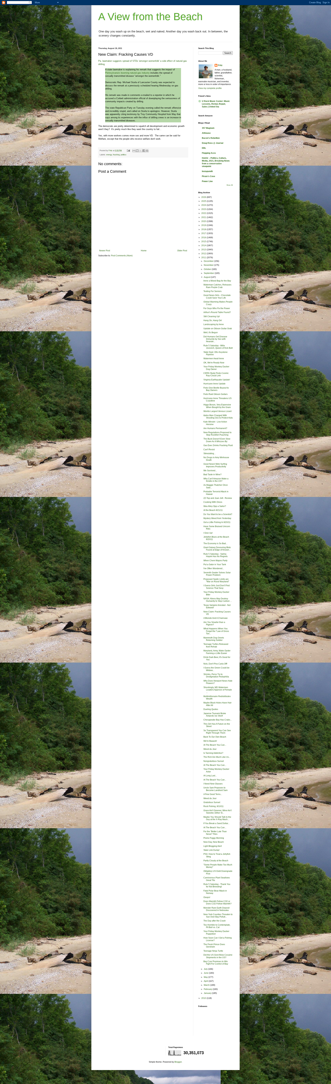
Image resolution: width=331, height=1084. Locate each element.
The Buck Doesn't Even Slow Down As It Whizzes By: (216, 440)
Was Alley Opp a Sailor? (214, 506)
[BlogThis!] (137, 150)
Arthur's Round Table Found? (217, 312)
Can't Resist (209, 449)
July (206, 969)
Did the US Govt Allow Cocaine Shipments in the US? (217, 956)
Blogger (178, 1062)
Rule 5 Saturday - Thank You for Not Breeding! (216, 885)
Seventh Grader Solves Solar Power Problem (217, 573)
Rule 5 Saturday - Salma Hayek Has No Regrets (215, 555)
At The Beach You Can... (214, 745)
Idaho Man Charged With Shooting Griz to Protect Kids (218, 416)
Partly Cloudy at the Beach (215, 860)
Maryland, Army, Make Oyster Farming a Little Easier (216, 651)
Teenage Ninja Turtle (213, 951)
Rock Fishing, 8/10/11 (213, 806)
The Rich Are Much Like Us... (216, 757)
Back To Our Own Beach (214, 737)
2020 (204, 221)
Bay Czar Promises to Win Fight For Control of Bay (215, 962)
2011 (204, 257)
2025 (204, 201)
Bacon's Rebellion (211, 138)
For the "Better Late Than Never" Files (215, 832)
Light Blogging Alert (212, 846)
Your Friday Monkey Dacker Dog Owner (216, 367)
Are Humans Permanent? (215, 428)
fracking (116, 155)
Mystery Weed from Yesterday (217, 518)
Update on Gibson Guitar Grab (217, 328)
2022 (204, 213)
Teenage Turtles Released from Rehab (215, 645)
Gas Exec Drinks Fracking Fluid (218, 445)
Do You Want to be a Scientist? (217, 514)
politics (123, 155)
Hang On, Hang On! (212, 320)
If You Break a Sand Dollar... (216, 823)
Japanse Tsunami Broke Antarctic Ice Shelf (214, 714)
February (208, 989)
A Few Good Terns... (212, 794)
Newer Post (104, 250)
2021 (204, 217)
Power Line (207, 181)
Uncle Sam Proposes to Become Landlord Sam (215, 788)
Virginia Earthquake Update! (216, 380)
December (209, 261)
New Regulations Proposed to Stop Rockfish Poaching (217, 433)
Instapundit (207, 171)
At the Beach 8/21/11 (213, 510)
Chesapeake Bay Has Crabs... (217, 720)
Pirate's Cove (208, 176)
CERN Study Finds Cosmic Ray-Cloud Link (216, 374)
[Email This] (134, 150)
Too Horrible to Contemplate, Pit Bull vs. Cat (216, 926)
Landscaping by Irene (213, 324)
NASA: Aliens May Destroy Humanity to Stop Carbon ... (217, 599)
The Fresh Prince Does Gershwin (214, 945)
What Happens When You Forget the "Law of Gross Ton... (216, 631)
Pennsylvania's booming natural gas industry (127, 73)
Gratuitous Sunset (211, 802)
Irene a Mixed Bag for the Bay (217, 281)
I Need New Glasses (213, 784)
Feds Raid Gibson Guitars (215, 394)
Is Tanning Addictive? (213, 753)
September (209, 273)
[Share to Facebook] (144, 150)
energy (109, 155)
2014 (204, 245)
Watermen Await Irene (213, 358)
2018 (204, 229)
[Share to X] (140, 150)
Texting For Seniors (212, 291)
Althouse (206, 133)
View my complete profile (210, 88)
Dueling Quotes (210, 709)
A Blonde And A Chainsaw (215, 618)
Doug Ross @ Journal (212, 143)
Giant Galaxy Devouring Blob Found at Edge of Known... (217, 548)
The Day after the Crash (214, 921)
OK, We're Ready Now (213, 362)
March (207, 985)
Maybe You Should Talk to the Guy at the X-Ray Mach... (217, 818)
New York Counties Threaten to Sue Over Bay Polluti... (218, 915)
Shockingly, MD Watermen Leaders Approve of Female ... (217, 690)
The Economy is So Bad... (215, 543)
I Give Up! (208, 533)
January (208, 993)
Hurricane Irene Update (214, 383)
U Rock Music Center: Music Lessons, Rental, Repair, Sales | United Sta (216, 104)
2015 (204, 241)
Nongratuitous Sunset (213, 761)
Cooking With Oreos (212, 502)
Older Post (182, 250)
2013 (204, 249)
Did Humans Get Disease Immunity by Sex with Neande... (215, 339)
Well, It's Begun (210, 332)
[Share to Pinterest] (147, 150)
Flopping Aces (209, 153)
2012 (204, 253)
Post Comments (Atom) (122, 255)
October (208, 269)
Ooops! (206, 897)
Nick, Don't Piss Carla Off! (215, 664)
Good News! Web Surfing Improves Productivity (215, 465)
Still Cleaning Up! (211, 316)
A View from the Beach (150, 16)
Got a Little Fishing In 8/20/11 (216, 522)
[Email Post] (128, 150)
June (206, 973)
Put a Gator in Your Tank (214, 564)
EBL (204, 148)
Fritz (220, 65)
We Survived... (210, 470)
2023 (204, 209)
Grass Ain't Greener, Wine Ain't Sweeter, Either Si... (217, 811)
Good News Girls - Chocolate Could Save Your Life (217, 296)
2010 (204, 998)
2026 (204, 197)
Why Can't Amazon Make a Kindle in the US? (215, 479)
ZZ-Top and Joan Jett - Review (217, 498)
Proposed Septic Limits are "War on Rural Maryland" (216, 580)
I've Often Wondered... (213, 568)
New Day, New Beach (213, 842)
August (207, 277)
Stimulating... (209, 453)
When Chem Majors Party (215, 560)
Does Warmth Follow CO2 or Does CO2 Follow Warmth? (217, 902)
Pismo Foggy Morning (213, 838)
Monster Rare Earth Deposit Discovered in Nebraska (216, 909)
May (206, 977)
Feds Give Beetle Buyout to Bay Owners (216, 389)
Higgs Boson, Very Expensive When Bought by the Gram (217, 406)
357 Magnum (208, 128)
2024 (204, 205)
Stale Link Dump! (211, 850)
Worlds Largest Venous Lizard (217, 411)
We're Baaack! (210, 741)
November (209, 265)
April (206, 981)
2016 (204, 237)
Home (144, 250)
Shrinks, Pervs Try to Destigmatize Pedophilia (216, 675)
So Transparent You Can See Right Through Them (217, 731)
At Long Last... (210, 775)
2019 (204, 225)
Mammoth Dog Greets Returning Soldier (213, 639)
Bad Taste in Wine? (212, 474)
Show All (230, 185)
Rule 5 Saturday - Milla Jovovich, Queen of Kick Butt (218, 346)
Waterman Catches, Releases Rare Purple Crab (217, 286)
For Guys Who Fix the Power (216, 308)
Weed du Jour (210, 749)
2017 (204, 233)
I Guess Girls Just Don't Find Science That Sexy (216, 586)
